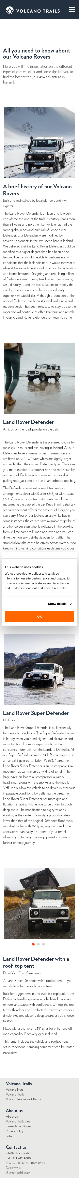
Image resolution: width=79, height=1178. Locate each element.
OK (39, 616)
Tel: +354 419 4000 (18, 1158)
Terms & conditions (18, 1126)
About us (12, 1116)
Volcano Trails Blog (18, 1121)
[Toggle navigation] (70, 9)
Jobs (9, 1136)
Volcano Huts (14, 1089)
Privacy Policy (14, 1131)
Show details (57, 603)
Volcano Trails (15, 1094)
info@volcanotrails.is (19, 1153)
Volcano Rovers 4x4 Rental (23, 1099)
